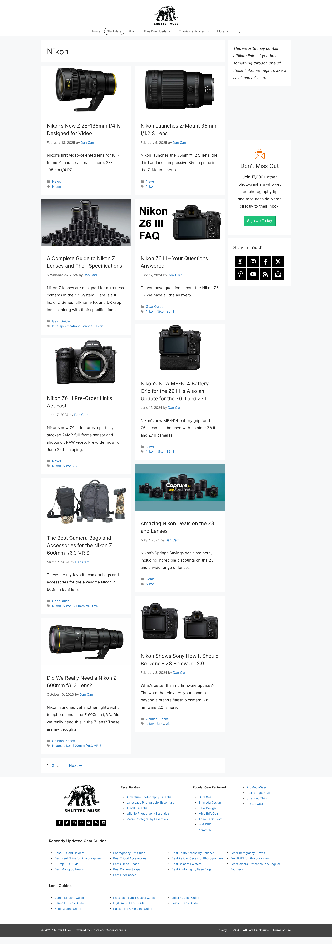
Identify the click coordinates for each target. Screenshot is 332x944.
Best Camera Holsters (187, 864)
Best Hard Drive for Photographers (78, 858)
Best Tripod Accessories (129, 858)
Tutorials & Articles (192, 31)
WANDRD (205, 824)
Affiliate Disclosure (256, 930)
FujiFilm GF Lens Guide (128, 903)
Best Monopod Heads (69, 869)
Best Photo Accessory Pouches (193, 853)
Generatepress (116, 930)
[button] (238, 31)
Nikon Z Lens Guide (68, 909)
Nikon (56, 186)
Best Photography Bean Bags (191, 869)
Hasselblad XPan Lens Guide (132, 909)
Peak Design (207, 808)
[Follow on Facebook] (265, 261)
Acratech (205, 830)
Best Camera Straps (126, 869)
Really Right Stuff (258, 793)
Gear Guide (61, 321)
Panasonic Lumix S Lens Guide (134, 898)
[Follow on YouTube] (253, 274)
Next (75, 765)
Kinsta (95, 930)
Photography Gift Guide (129, 853)
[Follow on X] (278, 261)
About (132, 31)
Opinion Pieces (157, 719)
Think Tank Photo (210, 819)
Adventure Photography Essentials (150, 797)
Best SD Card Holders (69, 853)
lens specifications (66, 326)
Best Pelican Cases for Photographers (198, 858)
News (56, 181)
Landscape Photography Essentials (150, 802)
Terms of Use (282, 930)
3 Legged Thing (257, 798)
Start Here (114, 31)
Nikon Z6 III (165, 311)
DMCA (235, 930)
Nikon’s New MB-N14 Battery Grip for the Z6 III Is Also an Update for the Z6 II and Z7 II (175, 391)
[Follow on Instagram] (253, 261)
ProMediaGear (256, 787)
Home (96, 31)
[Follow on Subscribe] (278, 274)
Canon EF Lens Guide (69, 903)
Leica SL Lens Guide (185, 898)
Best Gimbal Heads (126, 864)
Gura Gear (205, 797)
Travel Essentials (138, 808)
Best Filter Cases (124, 875)
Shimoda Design (210, 802)
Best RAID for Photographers (250, 858)
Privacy (222, 930)
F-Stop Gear (255, 803)
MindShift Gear (209, 813)
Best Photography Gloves (247, 853)
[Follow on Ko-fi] (240, 261)
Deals (150, 579)
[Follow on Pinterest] (240, 274)
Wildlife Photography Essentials (148, 813)
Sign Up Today (259, 221)
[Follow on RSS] (265, 274)
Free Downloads (155, 31)
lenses (87, 326)
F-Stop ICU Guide (67, 864)
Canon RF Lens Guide (69, 898)
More (220, 31)
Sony (160, 724)
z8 (168, 724)
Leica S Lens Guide (185, 903)
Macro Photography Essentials (147, 819)
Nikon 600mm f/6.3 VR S (82, 606)
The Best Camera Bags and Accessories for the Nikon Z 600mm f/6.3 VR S (79, 545)
